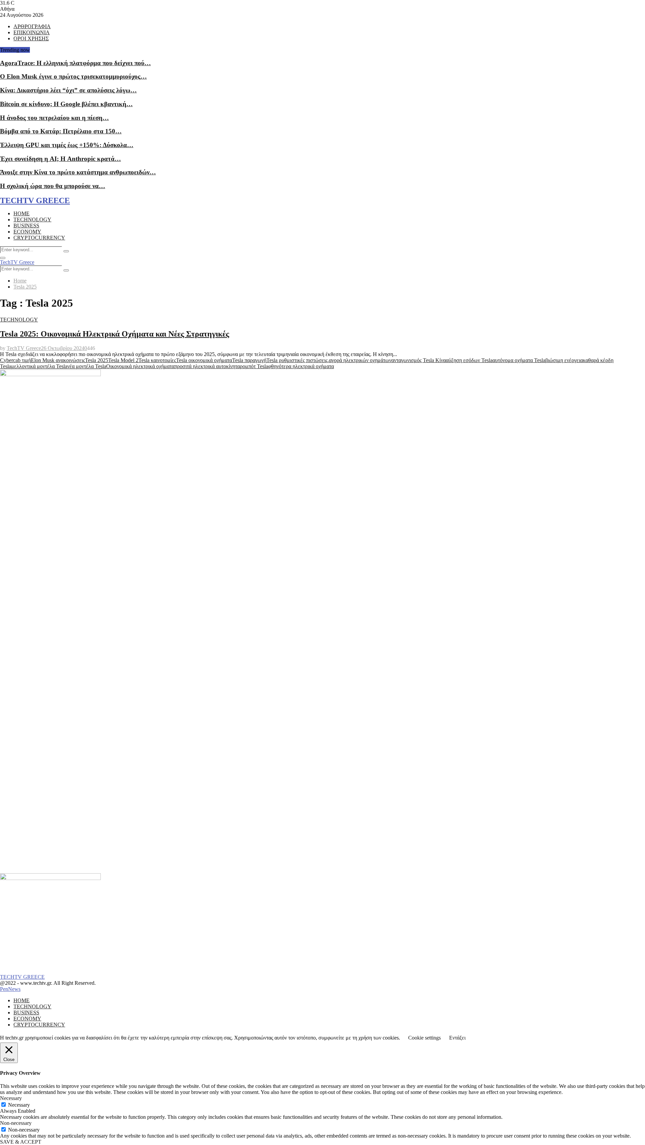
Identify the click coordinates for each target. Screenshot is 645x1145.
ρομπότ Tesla (254, 366)
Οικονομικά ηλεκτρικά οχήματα (140, 366)
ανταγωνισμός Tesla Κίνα (418, 360)
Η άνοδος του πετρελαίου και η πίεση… (54, 117)
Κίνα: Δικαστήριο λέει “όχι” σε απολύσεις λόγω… (68, 90)
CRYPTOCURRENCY (39, 237)
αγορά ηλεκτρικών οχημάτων (360, 360)
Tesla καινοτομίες (157, 360)
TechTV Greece (17, 262)
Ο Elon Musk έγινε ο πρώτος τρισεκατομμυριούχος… (73, 76)
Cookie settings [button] (424, 1038)
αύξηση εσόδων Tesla (469, 360)
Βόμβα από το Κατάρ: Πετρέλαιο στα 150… (61, 131)
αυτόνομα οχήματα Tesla (518, 360)
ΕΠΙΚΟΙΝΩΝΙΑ (31, 32)
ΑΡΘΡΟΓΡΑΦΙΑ (32, 26)
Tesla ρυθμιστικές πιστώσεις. (297, 360)
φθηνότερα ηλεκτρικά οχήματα (301, 366)
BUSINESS (26, 225)
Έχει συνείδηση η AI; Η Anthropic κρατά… (60, 158)
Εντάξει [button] (457, 1038)
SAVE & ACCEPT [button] (20, 1142)
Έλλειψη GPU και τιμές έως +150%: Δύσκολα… (66, 144)
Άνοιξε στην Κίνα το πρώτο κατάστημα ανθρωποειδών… (78, 172)
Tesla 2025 (96, 360)
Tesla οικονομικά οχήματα (204, 360)
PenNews (10, 989)
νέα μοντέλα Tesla (86, 366)
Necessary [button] (11, 1098)
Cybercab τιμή (15, 360)
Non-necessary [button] (16, 1123)
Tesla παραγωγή (249, 360)
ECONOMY (27, 231)
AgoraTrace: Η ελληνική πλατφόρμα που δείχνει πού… (75, 63)
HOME (21, 213)
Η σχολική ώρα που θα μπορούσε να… (52, 185)
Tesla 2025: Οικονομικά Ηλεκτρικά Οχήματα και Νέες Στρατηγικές (114, 333)
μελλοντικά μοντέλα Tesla (39, 366)
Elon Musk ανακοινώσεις (58, 360)
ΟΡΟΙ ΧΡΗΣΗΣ (31, 38)
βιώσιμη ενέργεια (564, 360)
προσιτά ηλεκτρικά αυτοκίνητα (207, 366)
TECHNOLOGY (32, 219)
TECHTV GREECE (35, 200)
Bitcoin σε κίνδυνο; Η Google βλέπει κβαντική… (66, 103)
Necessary (19, 1105)
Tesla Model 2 (123, 360)
